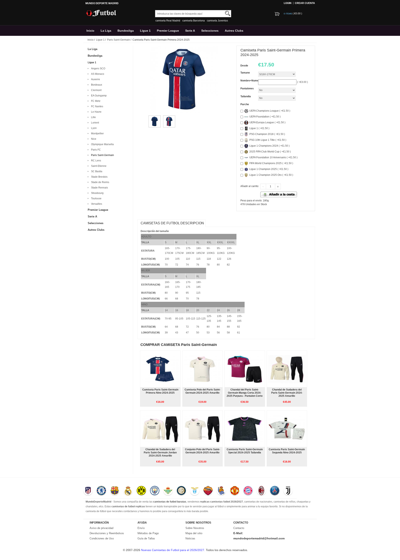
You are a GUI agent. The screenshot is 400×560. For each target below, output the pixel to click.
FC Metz (95, 101)
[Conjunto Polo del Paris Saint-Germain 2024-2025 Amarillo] (202, 428)
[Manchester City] (154, 491)
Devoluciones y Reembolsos (107, 533)
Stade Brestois (99, 176)
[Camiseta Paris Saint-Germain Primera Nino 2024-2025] (160, 368)
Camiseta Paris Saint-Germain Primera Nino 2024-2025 (160, 391)
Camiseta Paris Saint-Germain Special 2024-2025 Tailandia (245, 451)
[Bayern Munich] (248, 491)
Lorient (94, 122)
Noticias (190, 538)
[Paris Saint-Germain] (274, 491)
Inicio (90, 30)
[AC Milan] (261, 491)
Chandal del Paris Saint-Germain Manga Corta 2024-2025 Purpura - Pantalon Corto (244, 392)
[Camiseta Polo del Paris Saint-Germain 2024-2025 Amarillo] (202, 368)
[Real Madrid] (128, 491)
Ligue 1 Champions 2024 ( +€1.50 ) (269, 145)
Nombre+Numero (250, 80)
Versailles (96, 203)
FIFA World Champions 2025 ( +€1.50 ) (271, 163)
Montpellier (97, 133)
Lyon (93, 128)
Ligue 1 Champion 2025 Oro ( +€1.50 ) (271, 174)
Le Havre (95, 111)
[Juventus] (288, 491)
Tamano (245, 72)
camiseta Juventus (217, 20)
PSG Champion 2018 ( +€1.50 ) (267, 134)
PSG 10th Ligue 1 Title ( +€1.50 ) (267, 139)
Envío (141, 528)
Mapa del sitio (193, 533)
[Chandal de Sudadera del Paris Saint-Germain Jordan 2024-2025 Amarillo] (160, 428)
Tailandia (245, 96)
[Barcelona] (114, 491)
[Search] (227, 13)
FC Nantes (96, 106)
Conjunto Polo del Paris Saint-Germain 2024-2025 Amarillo (202, 451)
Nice (93, 138)
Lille (93, 117)
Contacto (238, 528)
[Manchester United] (234, 491)
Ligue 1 (145, 30)
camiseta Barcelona (193, 20)
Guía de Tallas (146, 538)
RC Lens (95, 160)
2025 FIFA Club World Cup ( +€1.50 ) (270, 151)
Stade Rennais (99, 187)
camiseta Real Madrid (167, 20)
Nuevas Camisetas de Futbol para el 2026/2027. (173, 550)
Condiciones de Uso (102, 538)
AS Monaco (97, 73)
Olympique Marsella (102, 144)
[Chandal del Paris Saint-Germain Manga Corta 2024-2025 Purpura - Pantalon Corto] (244, 368)
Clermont (95, 90)
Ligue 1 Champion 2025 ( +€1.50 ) (268, 169)
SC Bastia (96, 171)
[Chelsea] (101, 491)
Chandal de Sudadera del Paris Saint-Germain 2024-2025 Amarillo (286, 392)
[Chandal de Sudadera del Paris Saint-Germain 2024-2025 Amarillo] (287, 368)
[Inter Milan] (181, 491)
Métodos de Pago (148, 533)
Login (287, 3)
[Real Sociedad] (221, 491)
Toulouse (95, 198)
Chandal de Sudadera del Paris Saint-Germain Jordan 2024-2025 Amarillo (160, 452)
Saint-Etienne (98, 166)
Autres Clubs (234, 30)
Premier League (168, 30)
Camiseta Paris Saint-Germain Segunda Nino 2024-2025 (287, 451)
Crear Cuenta (305, 3)
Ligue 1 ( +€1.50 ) (259, 128)
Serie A (190, 30)
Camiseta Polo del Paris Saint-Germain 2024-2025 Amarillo (202, 391)
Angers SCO (97, 68)
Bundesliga (126, 30)
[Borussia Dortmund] (141, 491)
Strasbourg (97, 193)
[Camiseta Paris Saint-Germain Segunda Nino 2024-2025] (287, 428)
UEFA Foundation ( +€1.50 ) (265, 116)
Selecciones (210, 30)
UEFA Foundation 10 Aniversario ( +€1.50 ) (273, 157)
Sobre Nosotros (194, 528)
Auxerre (95, 79)
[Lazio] (194, 491)
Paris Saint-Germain (118, 39)
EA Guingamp (98, 95)
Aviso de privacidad (101, 528)
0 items (288, 13)
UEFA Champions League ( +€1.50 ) (269, 110)
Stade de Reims (99, 182)
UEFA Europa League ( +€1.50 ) (267, 122)
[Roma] (208, 491)
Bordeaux (96, 84)
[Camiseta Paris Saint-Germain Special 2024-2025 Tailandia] (244, 428)
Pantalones (247, 88)
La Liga (106, 30)
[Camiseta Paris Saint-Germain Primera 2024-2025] (154, 117)
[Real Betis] (168, 491)
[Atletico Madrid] (88, 491)
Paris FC (95, 149)
